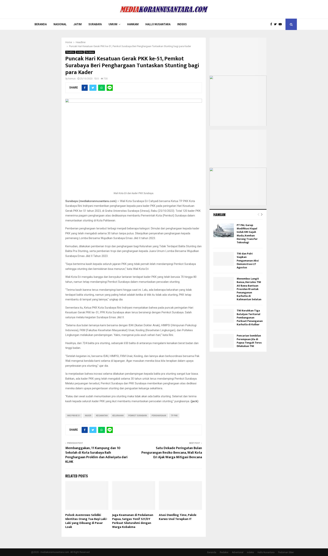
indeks (80, 52)
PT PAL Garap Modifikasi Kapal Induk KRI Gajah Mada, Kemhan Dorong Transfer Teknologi (247, 234)
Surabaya (95, 24)
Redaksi (224, 552)
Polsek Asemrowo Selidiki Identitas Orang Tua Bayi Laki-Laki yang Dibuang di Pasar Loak (86, 521)
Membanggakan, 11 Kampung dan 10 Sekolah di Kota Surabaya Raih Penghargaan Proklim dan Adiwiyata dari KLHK (96, 455)
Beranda (41, 24)
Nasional (60, 24)
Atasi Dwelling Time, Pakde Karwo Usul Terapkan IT (177, 517)
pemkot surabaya (137, 416)
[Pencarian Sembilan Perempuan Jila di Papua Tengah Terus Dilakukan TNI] (223, 341)
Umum (113, 24)
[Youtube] (281, 24)
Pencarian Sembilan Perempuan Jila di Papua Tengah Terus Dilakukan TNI (249, 340)
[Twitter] (276, 24)
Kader (88, 416)
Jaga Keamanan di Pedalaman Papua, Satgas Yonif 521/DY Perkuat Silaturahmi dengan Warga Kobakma (132, 521)
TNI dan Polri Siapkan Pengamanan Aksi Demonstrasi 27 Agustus (248, 260)
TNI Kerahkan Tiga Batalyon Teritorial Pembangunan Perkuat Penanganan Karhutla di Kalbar (250, 317)
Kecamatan (102, 416)
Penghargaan (159, 416)
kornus (72, 78)
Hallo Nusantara (157, 24)
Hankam (133, 24)
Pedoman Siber (286, 552)
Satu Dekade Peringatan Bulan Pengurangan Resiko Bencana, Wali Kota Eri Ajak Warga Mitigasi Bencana (171, 452)
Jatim (77, 24)
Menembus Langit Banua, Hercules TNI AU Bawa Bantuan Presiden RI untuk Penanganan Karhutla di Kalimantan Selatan (249, 289)
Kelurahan (118, 416)
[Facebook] (272, 24)
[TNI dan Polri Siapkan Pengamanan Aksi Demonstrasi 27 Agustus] (223, 259)
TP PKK (174, 416)
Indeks (182, 24)
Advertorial (237, 552)
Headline (70, 52)
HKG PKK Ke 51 (73, 416)
